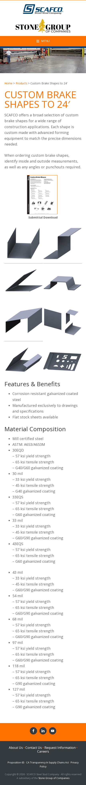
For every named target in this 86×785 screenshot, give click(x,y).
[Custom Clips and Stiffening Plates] (62, 322)
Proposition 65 (16, 762)
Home (8, 83)
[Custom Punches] (62, 361)
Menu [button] (45, 41)
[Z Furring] (62, 244)
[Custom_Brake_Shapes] (42, 212)
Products (21, 83)
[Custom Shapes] (23, 361)
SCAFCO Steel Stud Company (43, 8)
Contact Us (33, 747)
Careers (43, 751)
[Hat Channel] (62, 283)
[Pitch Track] (23, 322)
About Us (16, 747)
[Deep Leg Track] (23, 244)
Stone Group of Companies (53, 778)
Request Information (60, 747)
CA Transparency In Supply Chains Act (47, 762)
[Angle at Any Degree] (23, 283)
